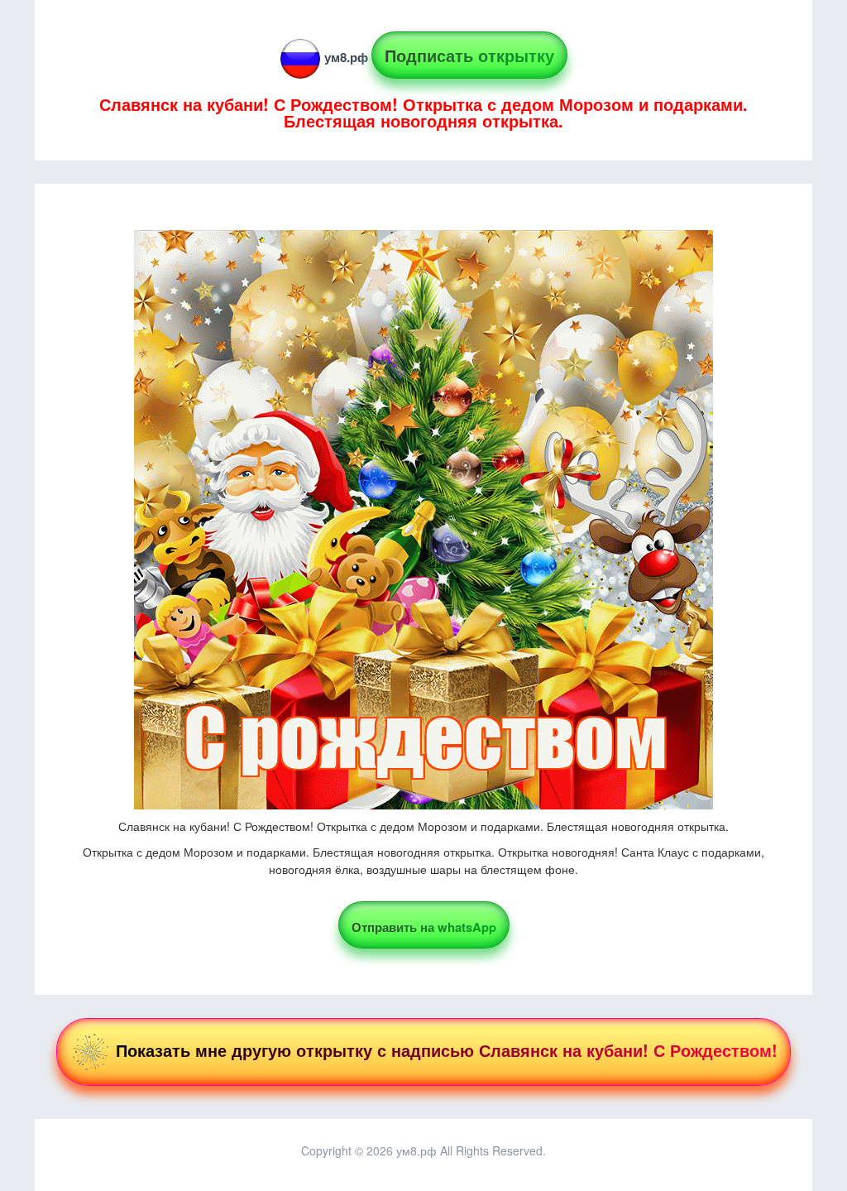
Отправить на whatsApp (424, 927)
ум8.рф (346, 57)
